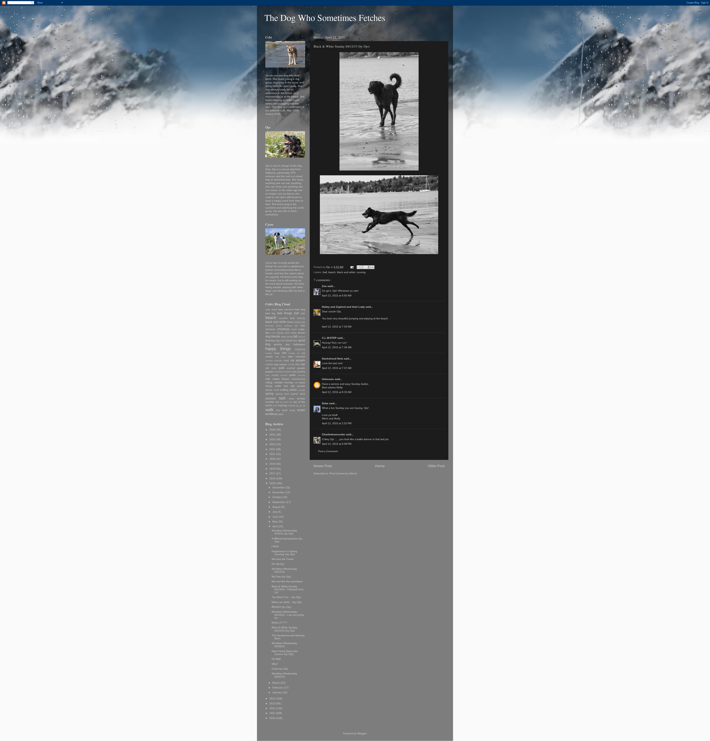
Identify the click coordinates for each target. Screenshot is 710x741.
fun (295, 340)
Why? (275, 664)
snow (293, 389)
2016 (272, 478)
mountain (278, 360)
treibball (291, 405)
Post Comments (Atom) (343, 473)
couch (294, 329)
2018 (272, 468)
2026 (272, 429)
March (276, 682)
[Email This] (358, 267)
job (277, 356)
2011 (272, 713)
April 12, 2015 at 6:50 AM (336, 295)
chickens (270, 329)
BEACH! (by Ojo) (281, 607)
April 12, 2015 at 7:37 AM (336, 368)
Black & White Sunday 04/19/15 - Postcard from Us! (288, 589)
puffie (292, 375)
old (267, 368)
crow (273, 333)
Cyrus (280, 332)
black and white (346, 272)
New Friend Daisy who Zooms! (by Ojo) (285, 653)
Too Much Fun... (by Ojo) (286, 597)
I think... (276, 546)
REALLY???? (279, 622)
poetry (301, 371)
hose (277, 353)
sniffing (284, 390)
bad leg (270, 313)
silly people (297, 386)
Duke (325, 403)
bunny (279, 326)
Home (380, 466)
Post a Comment (328, 451)
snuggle (301, 390)
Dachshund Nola (332, 358)
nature (283, 364)
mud (286, 360)
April (275, 526)
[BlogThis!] (362, 267)
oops (273, 368)
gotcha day (282, 344)
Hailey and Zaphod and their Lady (343, 306)
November (278, 492)
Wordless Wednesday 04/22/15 (284, 570)
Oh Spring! (278, 564)
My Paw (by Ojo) (281, 576)
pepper (269, 371)
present (283, 375)
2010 (272, 718)
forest (289, 340)
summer (270, 398)
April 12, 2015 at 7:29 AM (336, 326)
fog (277, 340)
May (274, 521)
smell (276, 390)
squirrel (294, 394)
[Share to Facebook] (369, 267)
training (282, 405)
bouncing (269, 326)
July (274, 511)
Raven (285, 379)
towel (275, 405)
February (277, 687)
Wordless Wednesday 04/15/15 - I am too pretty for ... (288, 614)
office (297, 364)
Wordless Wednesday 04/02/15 (284, 675)
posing (275, 375)
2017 (272, 473)
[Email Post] (351, 267)
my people (297, 360)
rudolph (278, 382)
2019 (272, 464)
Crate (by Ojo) (280, 668)
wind (284, 410)
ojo (303, 364)
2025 (272, 434)
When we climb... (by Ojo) (287, 602)
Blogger (362, 733)
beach (332, 272)
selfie (278, 386)
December (278, 487)
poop (267, 375)
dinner (301, 332)
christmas (283, 329)
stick (302, 393)
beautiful (283, 318)
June (275, 516)
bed (292, 318)
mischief (300, 356)
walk (269, 409)
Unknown (328, 379)
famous (301, 337)
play (295, 371)
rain (267, 378)
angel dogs (277, 309)
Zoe (324, 286)
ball (325, 272)
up (301, 405)
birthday (301, 318)
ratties (276, 379)
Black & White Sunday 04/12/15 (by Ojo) (284, 629)
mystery (269, 364)
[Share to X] (365, 267)
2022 (272, 449)
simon (268, 390)
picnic (289, 371)
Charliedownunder (333, 434)
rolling (268, 382)
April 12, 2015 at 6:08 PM (336, 444)
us (304, 405)
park (281, 367)
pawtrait (291, 368)
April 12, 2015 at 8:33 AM (336, 392)
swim (291, 398)
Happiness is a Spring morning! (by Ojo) (284, 553)
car (296, 325)
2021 (272, 454)
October (277, 497)
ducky (290, 336)
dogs (283, 336)
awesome (289, 309)
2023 (272, 444)
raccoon (301, 375)
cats (302, 325)
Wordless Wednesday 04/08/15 (284, 645)
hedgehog (300, 349)
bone (290, 322)
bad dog (300, 309)
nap (276, 364)
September (278, 502)
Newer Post (322, 466)
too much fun (286, 402)
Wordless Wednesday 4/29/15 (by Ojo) (284, 532)
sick (285, 386)
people (301, 368)
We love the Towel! (283, 559)
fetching (270, 340)
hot (284, 353)
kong (283, 357)
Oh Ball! (276, 659)
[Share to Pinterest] (372, 267)
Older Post (436, 466)
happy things (278, 348)
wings (292, 410)
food (282, 340)
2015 (272, 483)
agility (267, 309)
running (361, 272)
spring (269, 393)
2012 (272, 708)
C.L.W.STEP (329, 338)
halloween (299, 344)
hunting (291, 353)
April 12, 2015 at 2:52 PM (336, 423)
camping (288, 326)
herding (268, 353)
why (278, 410)
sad (296, 383)
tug (297, 405)
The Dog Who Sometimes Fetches (324, 17)
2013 (272, 703)
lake (290, 356)
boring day (299, 322)
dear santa (291, 333)
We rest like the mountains (287, 581)
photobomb (280, 372)
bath (303, 313)
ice (298, 353)
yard (280, 414)
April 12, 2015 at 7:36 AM (336, 347)
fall (295, 336)
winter (301, 410)
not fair (291, 364)
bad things (284, 313)
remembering (298, 379)
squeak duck (282, 394)
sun (282, 398)
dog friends (272, 336)
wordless (271, 414)
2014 (272, 698)
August (276, 507)
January (277, 692)
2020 (272, 459)
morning (269, 360)
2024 (272, 439)
